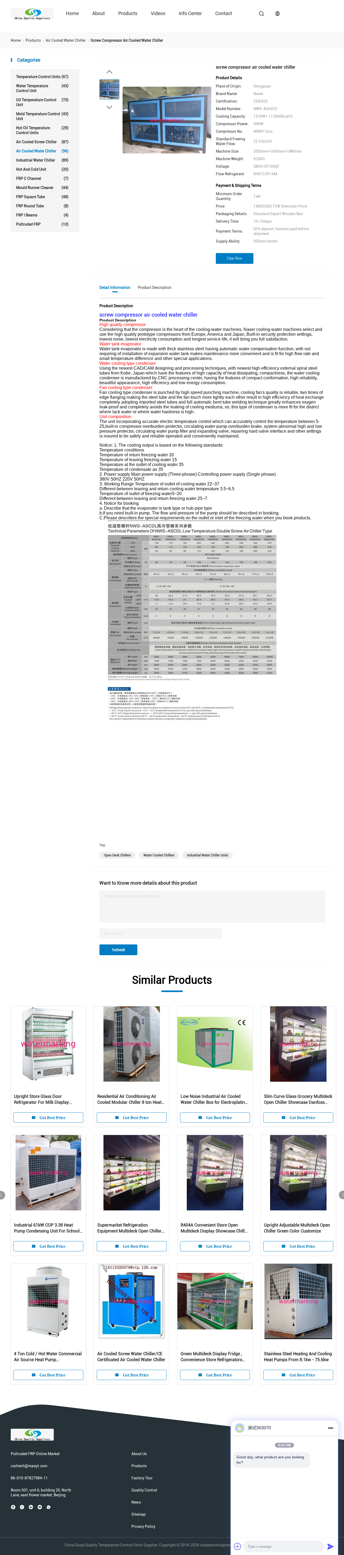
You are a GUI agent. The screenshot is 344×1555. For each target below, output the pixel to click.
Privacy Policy (143, 1526)
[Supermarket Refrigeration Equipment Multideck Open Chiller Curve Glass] (131, 1172)
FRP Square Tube (42, 197)
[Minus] (330, 1428)
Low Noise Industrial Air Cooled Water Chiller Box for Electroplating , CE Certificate (215, 1099)
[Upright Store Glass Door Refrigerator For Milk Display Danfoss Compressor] (48, 1044)
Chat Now (234, 258)
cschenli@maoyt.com (29, 1466)
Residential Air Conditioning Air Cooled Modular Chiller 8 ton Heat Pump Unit (129, 1099)
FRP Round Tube (42, 206)
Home (72, 13)
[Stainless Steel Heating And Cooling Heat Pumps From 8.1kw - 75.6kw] (298, 1301)
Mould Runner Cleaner (42, 187)
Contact (223, 13)
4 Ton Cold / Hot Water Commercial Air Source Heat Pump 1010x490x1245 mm (48, 1357)
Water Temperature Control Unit (42, 88)
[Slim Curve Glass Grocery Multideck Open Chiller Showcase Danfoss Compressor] (298, 1044)
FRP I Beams (42, 215)
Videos (158, 13)
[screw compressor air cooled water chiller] (167, 119)
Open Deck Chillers (117, 855)
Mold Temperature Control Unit (42, 116)
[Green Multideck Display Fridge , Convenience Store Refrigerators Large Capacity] (215, 1301)
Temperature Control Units (42, 77)
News (136, 1502)
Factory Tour (142, 1478)
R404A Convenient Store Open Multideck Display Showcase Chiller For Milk (214, 1228)
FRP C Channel (42, 178)
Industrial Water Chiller (42, 160)
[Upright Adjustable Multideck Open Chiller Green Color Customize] (298, 1172)
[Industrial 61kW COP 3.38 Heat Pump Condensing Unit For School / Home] (48, 1172)
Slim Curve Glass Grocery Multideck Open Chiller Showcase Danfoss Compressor (298, 1099)
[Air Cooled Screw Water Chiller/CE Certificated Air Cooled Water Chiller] (131, 1301)
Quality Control (144, 1490)
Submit (118, 949)
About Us (139, 1454)
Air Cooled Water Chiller (42, 151)
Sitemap (138, 1514)
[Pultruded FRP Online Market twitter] (22, 1507)
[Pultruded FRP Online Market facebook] (13, 1507)
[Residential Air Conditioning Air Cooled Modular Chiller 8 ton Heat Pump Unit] (131, 1044)
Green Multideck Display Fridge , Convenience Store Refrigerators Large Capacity (211, 1357)
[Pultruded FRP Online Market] (32, 13)
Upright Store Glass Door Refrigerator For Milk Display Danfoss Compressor (41, 1099)
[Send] (330, 1546)
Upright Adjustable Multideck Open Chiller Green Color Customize (297, 1228)
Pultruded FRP (42, 224)
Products (127, 13)
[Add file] (237, 1546)
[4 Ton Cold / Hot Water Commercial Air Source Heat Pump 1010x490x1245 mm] (48, 1301)
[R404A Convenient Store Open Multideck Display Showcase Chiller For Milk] (215, 1172)
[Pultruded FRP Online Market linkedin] (30, 1507)
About (98, 13)
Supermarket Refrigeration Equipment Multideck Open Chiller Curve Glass (129, 1228)
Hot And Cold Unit (42, 169)
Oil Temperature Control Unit (42, 102)
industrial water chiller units (207, 855)
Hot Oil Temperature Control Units (42, 130)
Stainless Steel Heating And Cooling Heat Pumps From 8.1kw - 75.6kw (298, 1356)
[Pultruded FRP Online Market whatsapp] (48, 1507)
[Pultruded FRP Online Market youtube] (39, 1507)
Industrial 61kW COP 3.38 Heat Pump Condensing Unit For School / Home (48, 1228)
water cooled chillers (159, 855)
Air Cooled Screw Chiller (42, 142)
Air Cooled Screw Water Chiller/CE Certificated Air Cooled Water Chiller (131, 1356)
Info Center (190, 13)
